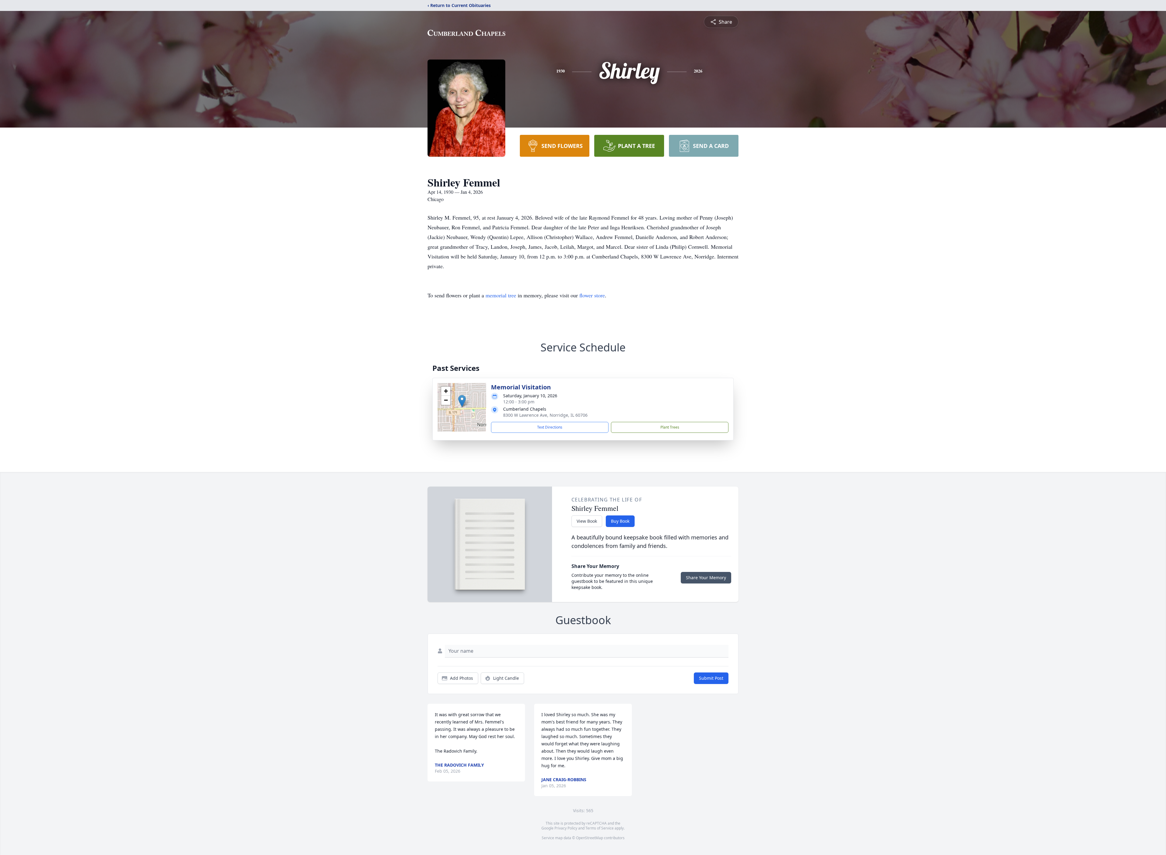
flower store (592, 295)
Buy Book (620, 521)
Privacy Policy (565, 828)
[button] (462, 401)
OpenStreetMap (589, 837)
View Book (587, 521)
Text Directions (549, 427)
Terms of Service (599, 828)
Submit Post (711, 678)
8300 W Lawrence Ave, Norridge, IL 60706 (545, 415)
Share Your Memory (706, 577)
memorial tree (501, 295)
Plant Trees (669, 427)
